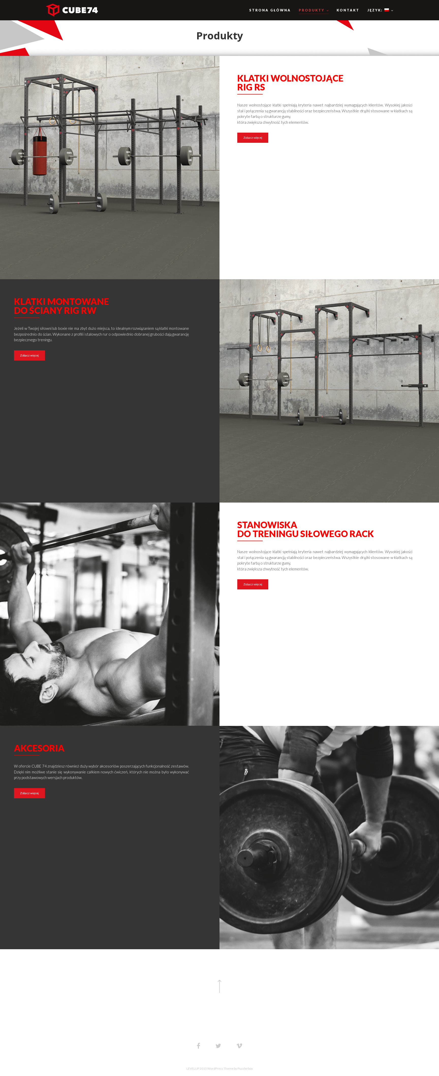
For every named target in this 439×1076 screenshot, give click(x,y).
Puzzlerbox (245, 1068)
